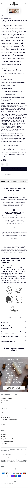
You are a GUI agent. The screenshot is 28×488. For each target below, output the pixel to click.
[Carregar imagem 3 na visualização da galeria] (17, 11)
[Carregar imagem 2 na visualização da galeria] (14, 11)
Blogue (3, 436)
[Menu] (2, 3)
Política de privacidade (7, 483)
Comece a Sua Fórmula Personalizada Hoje (14, 388)
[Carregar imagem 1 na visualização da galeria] (10, 11)
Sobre (3, 424)
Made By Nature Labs (6, 18)
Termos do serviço (20, 484)
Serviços (3, 434)
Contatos (4, 443)
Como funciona (5, 415)
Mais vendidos (5, 400)
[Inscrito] (26, 454)
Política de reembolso (9, 484)
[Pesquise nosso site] (26, 3)
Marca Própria (5, 417)
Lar (2, 413)
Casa (2, 15)
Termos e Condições (7, 441)
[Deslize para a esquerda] (2, 11)
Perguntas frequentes (7, 439)
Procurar (3, 403)
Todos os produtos (6, 398)
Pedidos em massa (6, 422)
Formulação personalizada (9, 419)
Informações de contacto (20, 483)
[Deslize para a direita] (25, 11)
